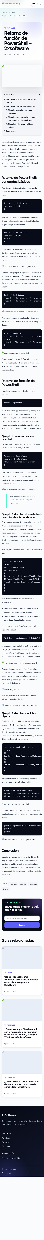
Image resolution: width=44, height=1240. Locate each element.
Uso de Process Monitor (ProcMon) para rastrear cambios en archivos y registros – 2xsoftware (21, 981)
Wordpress (6, 1142)
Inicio (3, 12)
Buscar (22, 925)
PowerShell (33, 884)
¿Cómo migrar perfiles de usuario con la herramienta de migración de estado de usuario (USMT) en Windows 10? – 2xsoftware (21, 1033)
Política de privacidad (11, 1158)
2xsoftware (13, 884)
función (23, 884)
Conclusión (10, 131)
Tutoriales (11, 12)
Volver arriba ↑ (7, 1173)
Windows (6, 1146)
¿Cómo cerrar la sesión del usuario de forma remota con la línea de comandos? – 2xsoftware (21, 1084)
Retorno (6, 889)
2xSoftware (9, 1115)
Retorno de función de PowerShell (20, 106)
